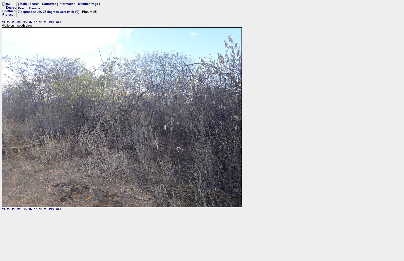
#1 (3, 22)
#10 (51, 22)
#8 (40, 22)
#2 (8, 22)
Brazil (22, 8)
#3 (13, 22)
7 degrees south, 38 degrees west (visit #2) (48, 12)
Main (23, 4)
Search (34, 4)
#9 (45, 22)
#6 (30, 22)
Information (67, 4)
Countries (49, 4)
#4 (19, 22)
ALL (59, 22)
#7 (35, 22)
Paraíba (34, 8)
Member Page (88, 4)
